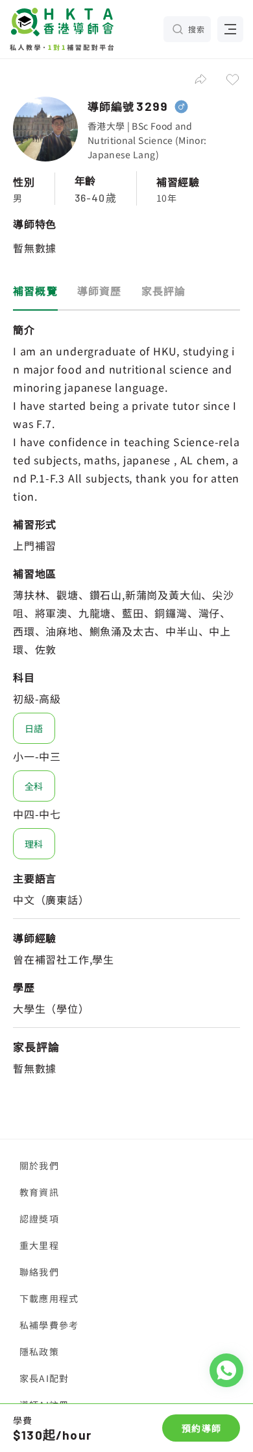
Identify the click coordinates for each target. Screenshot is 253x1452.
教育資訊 (39, 1191)
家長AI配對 (44, 1378)
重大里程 (39, 1245)
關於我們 (39, 1165)
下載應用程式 (48, 1298)
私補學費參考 (48, 1324)
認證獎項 (39, 1218)
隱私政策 (39, 1351)
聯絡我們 (39, 1271)
